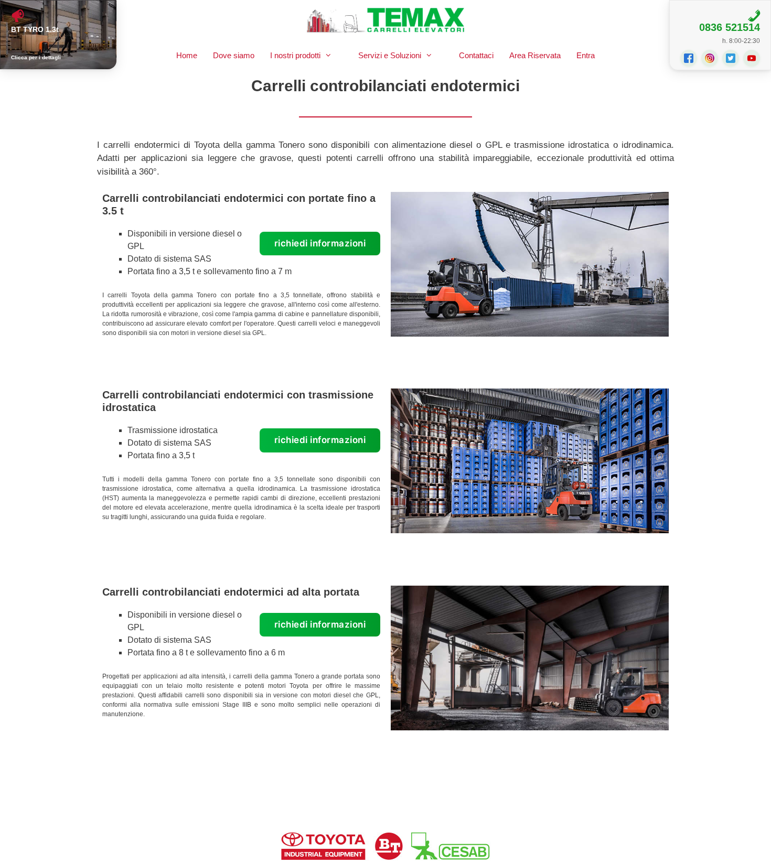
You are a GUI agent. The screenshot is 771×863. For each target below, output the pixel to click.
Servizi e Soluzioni (389, 55)
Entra (585, 55)
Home (186, 55)
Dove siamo (233, 55)
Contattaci (476, 55)
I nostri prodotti (295, 55)
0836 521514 (729, 27)
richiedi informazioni (320, 243)
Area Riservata (535, 55)
